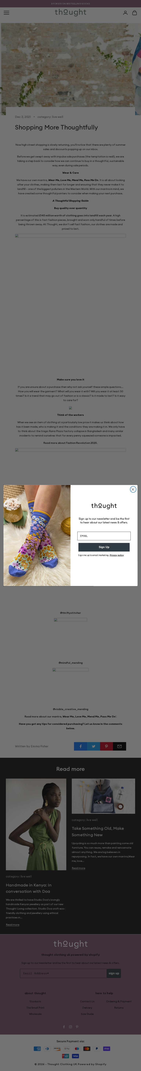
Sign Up (104, 547)
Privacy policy (117, 555)
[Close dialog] (133, 489)
